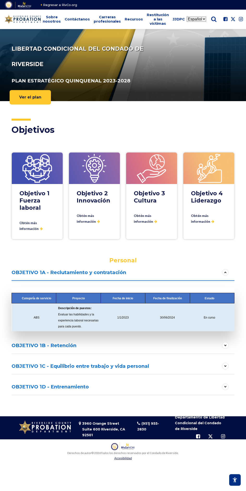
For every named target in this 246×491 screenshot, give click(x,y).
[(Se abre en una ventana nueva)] (18, 5)
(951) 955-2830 (148, 426)
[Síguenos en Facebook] (225, 19)
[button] (52, 19)
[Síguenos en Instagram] (241, 19)
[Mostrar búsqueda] (214, 19)
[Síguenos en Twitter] (233, 19)
